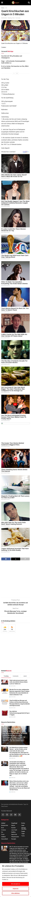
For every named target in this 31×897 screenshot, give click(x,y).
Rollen (23, 823)
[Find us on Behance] (15, 814)
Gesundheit (4, 839)
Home (2, 8)
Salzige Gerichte (23, 828)
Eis (6, 8)
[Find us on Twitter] (7, 814)
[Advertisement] (15, 579)
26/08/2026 (5, 743)
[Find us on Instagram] (11, 814)
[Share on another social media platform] (25, 559)
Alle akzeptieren (15, 884)
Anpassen (15, 888)
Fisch (2, 834)
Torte (23, 836)
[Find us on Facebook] (3, 814)
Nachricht (14, 834)
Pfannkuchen (15, 836)
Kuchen (13, 827)
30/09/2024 (4, 18)
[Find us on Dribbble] (19, 814)
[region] (15, 880)
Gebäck (3, 836)
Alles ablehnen (15, 893)
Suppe (23, 831)
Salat (22, 825)
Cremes (3, 830)
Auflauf (3, 823)
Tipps (23, 833)
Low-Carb (14, 830)
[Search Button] (29, 2)
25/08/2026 (12, 758)
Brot (2, 827)
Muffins (13, 832)
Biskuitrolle (4, 825)
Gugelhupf (14, 823)
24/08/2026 (12, 791)
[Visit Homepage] (15, 2)
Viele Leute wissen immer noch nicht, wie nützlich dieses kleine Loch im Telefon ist (18, 682)
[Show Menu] (2, 2)
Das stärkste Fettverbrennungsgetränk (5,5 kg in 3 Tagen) (19, 713)
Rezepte (13, 839)
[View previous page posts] (14, 73)
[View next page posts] (17, 73)
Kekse (13, 825)
